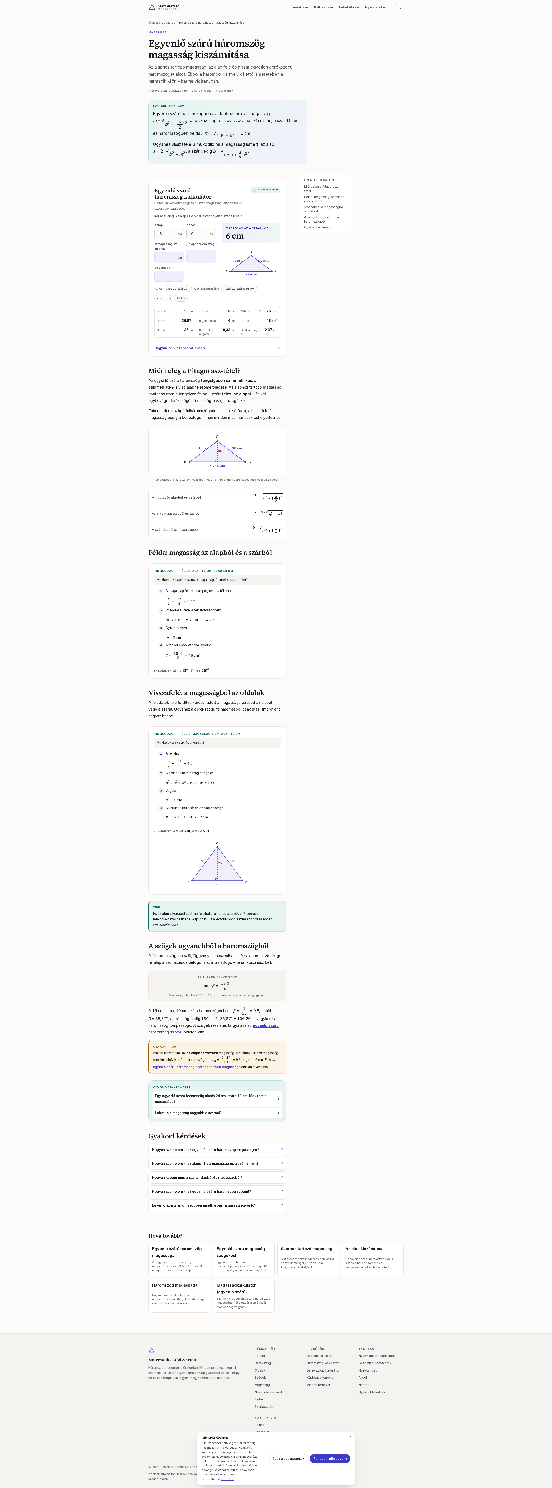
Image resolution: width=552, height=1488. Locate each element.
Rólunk (259, 1425)
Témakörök (300, 7)
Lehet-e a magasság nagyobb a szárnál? (188, 1113)
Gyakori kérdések (317, 227)
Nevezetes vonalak (269, 1392)
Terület (260, 1356)
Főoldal (153, 22)
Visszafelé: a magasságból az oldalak (324, 209)
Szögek (260, 1377)
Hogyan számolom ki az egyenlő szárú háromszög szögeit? (201, 1191)
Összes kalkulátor (320, 1356)
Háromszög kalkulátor (323, 1363)
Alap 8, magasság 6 (206, 288)
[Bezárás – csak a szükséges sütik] (350, 1437)
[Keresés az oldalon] (399, 7)
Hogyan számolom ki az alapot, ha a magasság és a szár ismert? (205, 1163)
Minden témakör (318, 1385)
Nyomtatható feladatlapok (378, 1356)
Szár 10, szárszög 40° (240, 288)
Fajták (259, 1399)
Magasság (168, 22)
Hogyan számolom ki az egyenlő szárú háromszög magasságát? (205, 1149)
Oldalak (260, 1370)
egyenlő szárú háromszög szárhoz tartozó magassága (196, 1067)
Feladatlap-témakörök (375, 1363)
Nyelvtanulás (375, 7)
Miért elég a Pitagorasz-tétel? (322, 189)
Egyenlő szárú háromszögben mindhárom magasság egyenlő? (204, 1205)
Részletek (227, 1479)
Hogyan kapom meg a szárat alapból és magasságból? (197, 1177)
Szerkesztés (264, 1406)
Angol (363, 1377)
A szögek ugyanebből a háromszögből (321, 219)
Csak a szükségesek (288, 1458)
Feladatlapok (349, 7)
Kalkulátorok (324, 7)
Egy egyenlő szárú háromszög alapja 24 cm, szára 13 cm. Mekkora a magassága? (211, 1099)
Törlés (181, 298)
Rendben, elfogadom (330, 1458)
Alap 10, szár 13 (176, 288)
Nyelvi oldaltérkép (372, 1392)
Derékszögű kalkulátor (323, 1370)
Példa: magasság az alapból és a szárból (324, 199)
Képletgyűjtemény (320, 1377)
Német (364, 1385)
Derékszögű (264, 1363)
